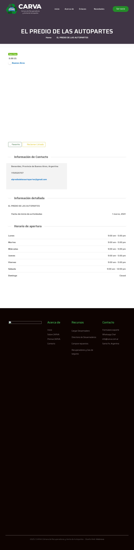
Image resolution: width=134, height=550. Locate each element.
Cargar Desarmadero (81, 330)
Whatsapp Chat (109, 334)
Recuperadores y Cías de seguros (82, 351)
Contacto (51, 343)
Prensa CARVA (53, 339)
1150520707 (17, 173)
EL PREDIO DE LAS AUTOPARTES (72, 37)
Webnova (100, 539)
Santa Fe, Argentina (110, 343)
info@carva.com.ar (110, 339)
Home (48, 37)
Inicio (49, 330)
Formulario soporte (110, 330)
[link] (25, 419)
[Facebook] (10, 186)
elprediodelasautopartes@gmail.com (29, 179)
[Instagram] (14, 186)
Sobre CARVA (53, 334)
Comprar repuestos (80, 343)
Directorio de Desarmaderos (84, 337)
